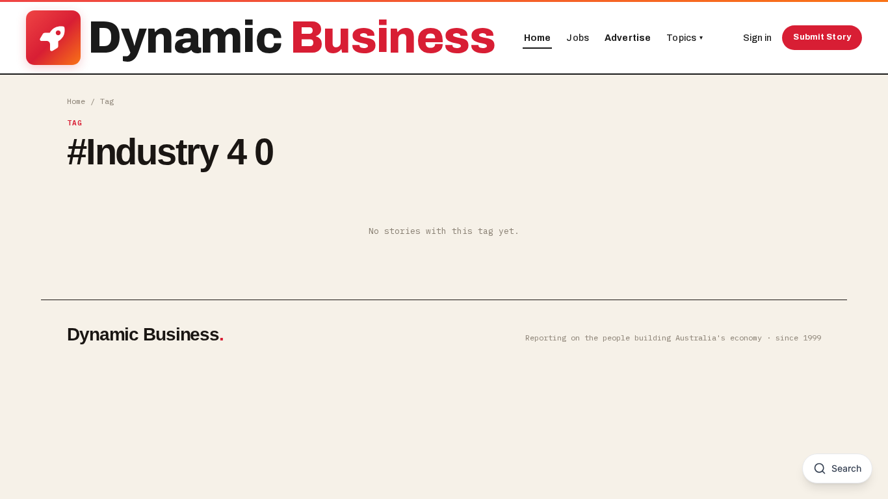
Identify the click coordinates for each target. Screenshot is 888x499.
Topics (684, 38)
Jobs (577, 38)
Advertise (628, 38)
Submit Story (822, 37)
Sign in (757, 38)
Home (537, 38)
